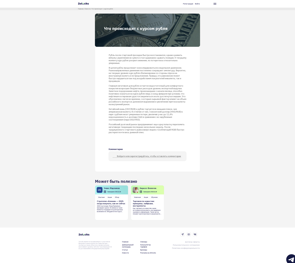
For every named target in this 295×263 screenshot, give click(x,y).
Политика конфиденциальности (186, 248)
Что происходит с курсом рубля (102, 9)
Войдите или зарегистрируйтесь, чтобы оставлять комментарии (149, 156)
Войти (197, 4)
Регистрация (188, 4)
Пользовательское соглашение (186, 245)
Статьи (125, 250)
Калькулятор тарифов (145, 246)
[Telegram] (182, 234)
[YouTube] (188, 234)
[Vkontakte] (195, 234)
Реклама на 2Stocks (148, 253)
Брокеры (143, 250)
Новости (87, 9)
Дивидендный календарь (127, 246)
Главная (80, 9)
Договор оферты (192, 242)
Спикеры (143, 242)
